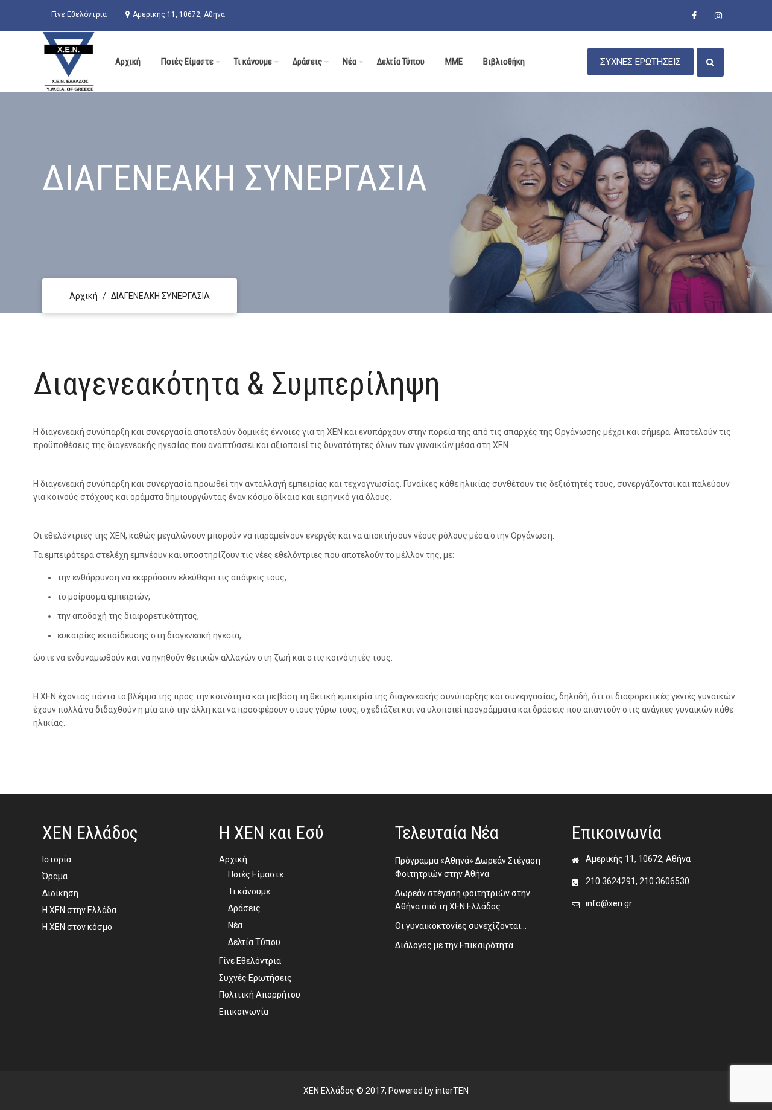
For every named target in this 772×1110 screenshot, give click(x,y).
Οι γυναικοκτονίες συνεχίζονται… (461, 926)
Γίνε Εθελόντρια (79, 14)
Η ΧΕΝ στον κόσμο (77, 927)
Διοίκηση (60, 893)
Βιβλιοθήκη (504, 61)
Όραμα (55, 876)
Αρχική (128, 61)
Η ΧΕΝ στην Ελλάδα (79, 910)
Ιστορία (56, 859)
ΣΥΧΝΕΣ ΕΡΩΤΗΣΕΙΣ (640, 61)
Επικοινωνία (243, 1011)
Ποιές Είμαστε (187, 61)
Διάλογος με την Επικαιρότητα (454, 945)
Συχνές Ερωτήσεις (255, 978)
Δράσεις (307, 61)
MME (454, 61)
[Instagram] (718, 15)
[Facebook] (694, 15)
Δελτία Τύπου (401, 61)
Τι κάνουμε (253, 61)
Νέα (349, 61)
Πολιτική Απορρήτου (259, 994)
